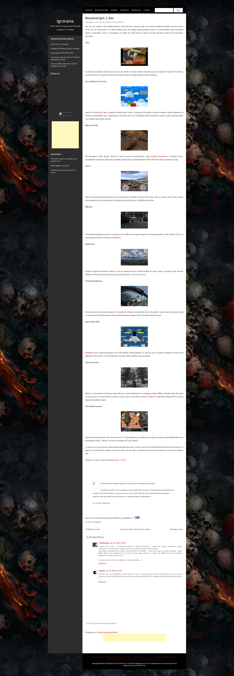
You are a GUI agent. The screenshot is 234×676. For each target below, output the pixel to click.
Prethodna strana (93, 529)
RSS (170, 657)
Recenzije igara (101, 10)
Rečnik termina (162, 657)
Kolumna (97, 522)
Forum (153, 657)
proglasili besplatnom (159, 156)
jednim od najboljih (156, 397)
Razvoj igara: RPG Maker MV (62, 53)
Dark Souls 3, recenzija (59, 44)
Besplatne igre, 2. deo (116, 460)
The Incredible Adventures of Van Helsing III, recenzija (64, 65)
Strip (148, 657)
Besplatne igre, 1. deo (99, 18)
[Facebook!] (137, 518)
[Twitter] (133, 518)
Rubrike (114, 10)
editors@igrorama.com (60, 166)
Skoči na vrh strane (142, 529)
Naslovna (95, 657)
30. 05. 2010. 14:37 (118, 543)
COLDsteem (104, 543)
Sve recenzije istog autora (101, 503)
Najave (102, 657)
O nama (147, 10)
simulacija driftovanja (144, 197)
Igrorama (65, 21)
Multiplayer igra (91, 353)
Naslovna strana (127, 529)
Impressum (127, 659)
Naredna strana (176, 529)
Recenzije (109, 657)
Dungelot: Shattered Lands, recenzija (65, 48)
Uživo (144, 657)
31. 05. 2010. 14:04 (114, 571)
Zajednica (124, 10)
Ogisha (102, 571)
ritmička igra (108, 72)
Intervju (130, 657)
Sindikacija (136, 10)
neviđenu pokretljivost (112, 238)
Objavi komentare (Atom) (107, 632)
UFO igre (127, 440)
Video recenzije (120, 657)
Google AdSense (149, 659)
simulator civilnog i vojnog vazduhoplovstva (118, 271)
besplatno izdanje (125, 312)
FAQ (174, 657)
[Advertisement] (65, 134)
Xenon (143, 665)
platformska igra (99, 112)
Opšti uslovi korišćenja (114, 659)
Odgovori (102, 563)
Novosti (88, 10)
